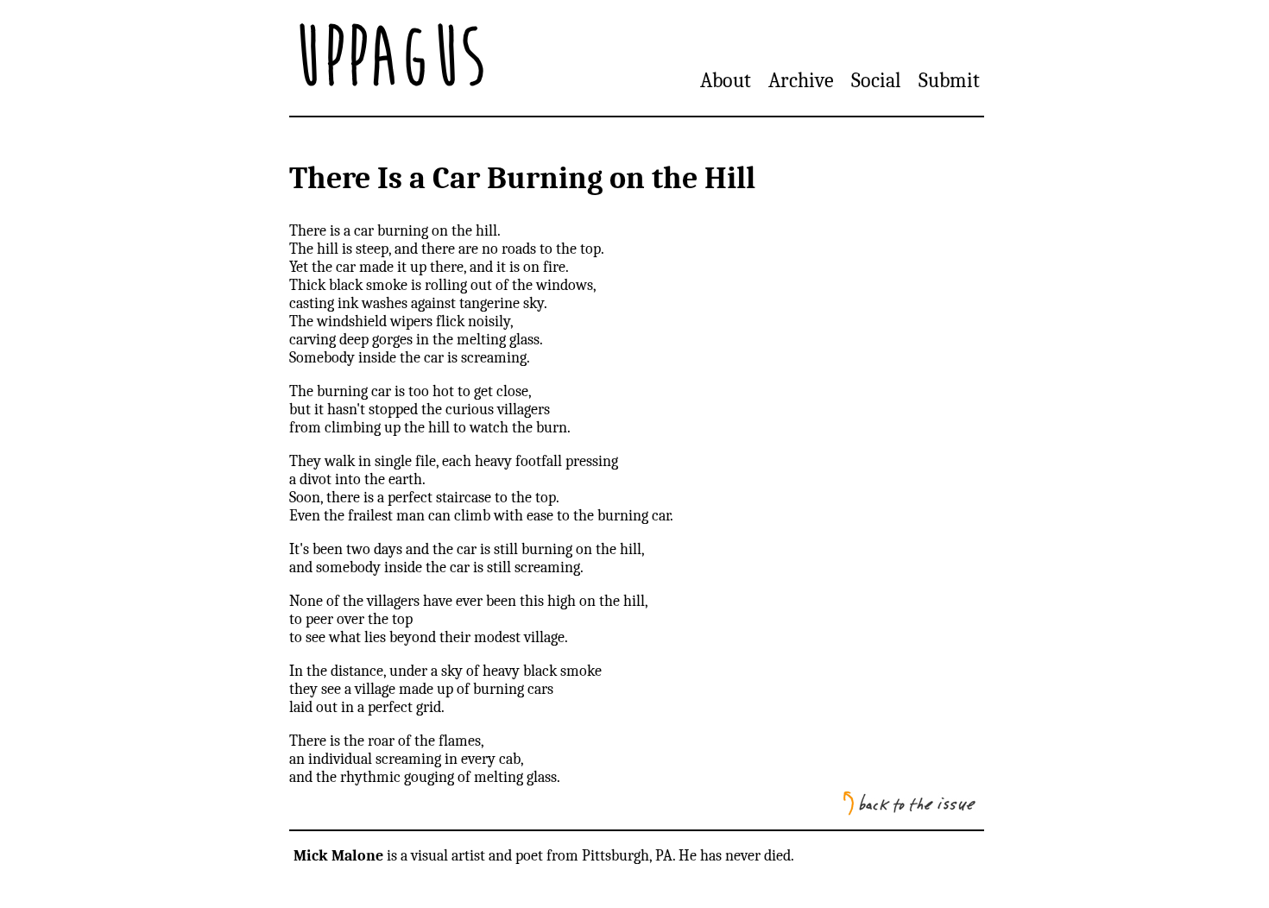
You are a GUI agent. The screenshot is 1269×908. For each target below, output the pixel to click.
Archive (801, 80)
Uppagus (389, 58)
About (725, 80)
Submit (949, 80)
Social (876, 80)
